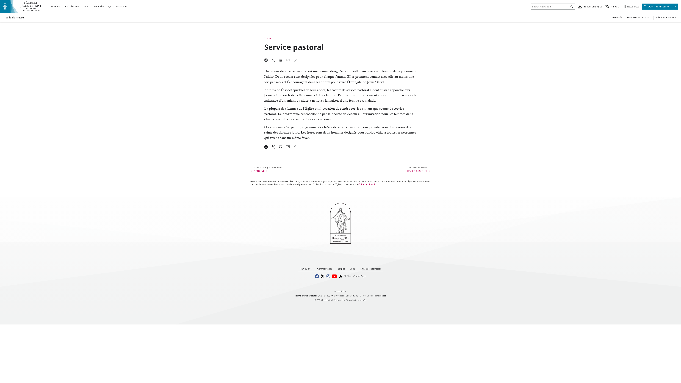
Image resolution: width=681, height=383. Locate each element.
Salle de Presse (15, 17)
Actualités (617, 17)
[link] (266, 146)
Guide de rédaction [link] (367, 184)
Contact (646, 17)
